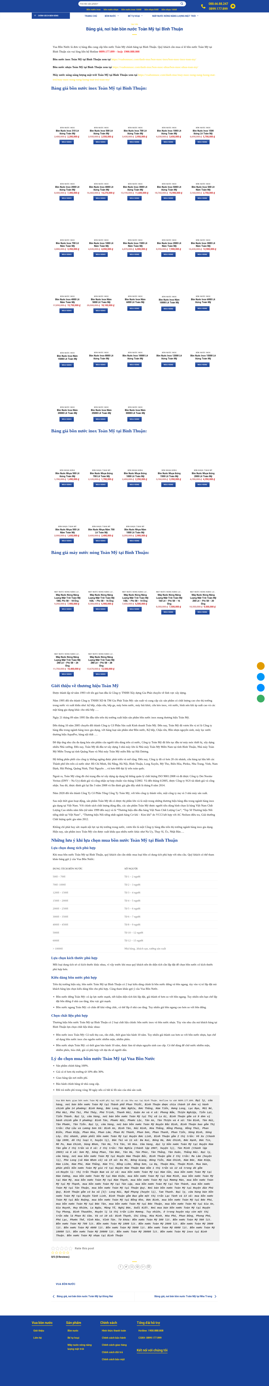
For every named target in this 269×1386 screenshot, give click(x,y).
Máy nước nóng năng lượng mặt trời (174, 16)
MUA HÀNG (66, 142)
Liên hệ (37, 1337)
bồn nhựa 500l (151, 9)
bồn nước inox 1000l (131, 9)
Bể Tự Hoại (134, 16)
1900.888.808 (155, 1330)
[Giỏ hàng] (232, 6)
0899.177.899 (218, 9)
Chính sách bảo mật (113, 1359)
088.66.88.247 (218, 4)
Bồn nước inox (94, 9)
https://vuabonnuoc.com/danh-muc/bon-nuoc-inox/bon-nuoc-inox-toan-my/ (153, 59)
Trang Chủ (91, 16)
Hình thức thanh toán (114, 1330)
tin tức (134, 24)
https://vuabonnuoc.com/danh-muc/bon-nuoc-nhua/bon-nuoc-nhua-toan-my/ (155, 67)
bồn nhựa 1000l (169, 9)
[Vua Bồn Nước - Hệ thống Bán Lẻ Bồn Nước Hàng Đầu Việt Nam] (45, 6)
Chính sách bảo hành (114, 1337)
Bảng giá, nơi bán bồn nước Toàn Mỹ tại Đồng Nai (84, 1296)
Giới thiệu (38, 1330)
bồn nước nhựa (111, 9)
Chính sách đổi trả (112, 1352)
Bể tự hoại (73, 1337)
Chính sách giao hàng (114, 1344)
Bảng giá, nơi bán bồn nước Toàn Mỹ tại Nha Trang (183, 1296)
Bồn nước (110, 16)
